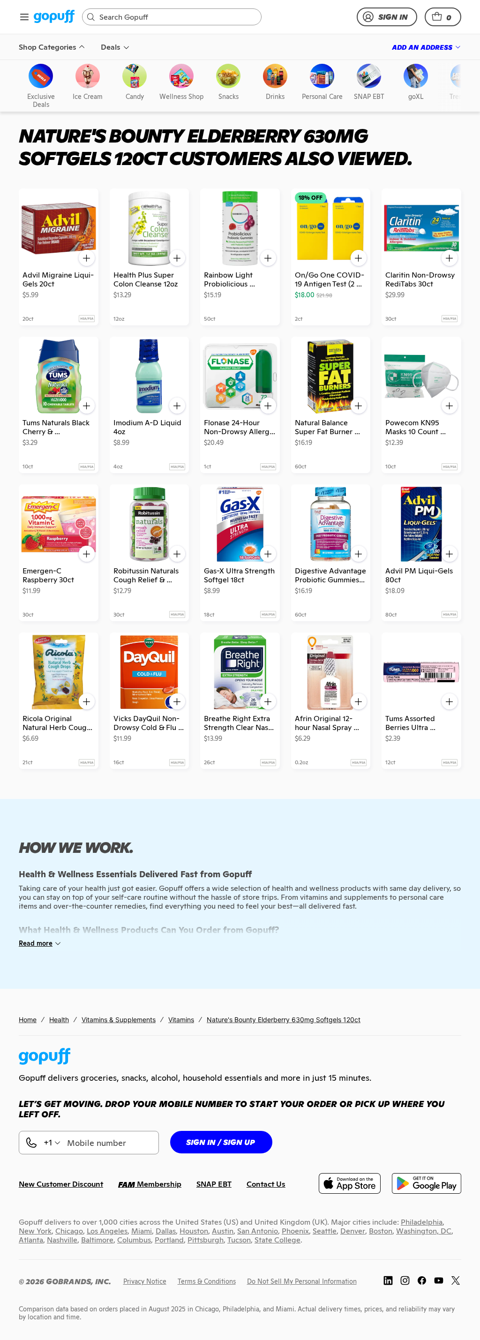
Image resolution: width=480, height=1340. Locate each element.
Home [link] (28, 1020)
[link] (54, 17)
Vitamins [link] (181, 1020)
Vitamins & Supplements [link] (119, 1020)
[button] (443, 17)
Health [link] (59, 1020)
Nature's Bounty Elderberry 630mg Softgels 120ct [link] (283, 1020)
